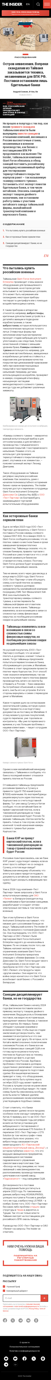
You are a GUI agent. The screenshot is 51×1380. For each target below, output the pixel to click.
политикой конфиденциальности (26, 1306)
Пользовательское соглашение (25, 1346)
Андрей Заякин (20, 91)
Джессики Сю (10, 494)
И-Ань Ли (33, 91)
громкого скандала (23, 126)
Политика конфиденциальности (24, 1350)
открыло (34, 1206)
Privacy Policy (34, 1309)
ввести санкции (28, 133)
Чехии (19, 1209)
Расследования (25, 57)
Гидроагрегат (11, 1178)
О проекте (24, 1342)
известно (29, 1150)
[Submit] (44, 1298)
